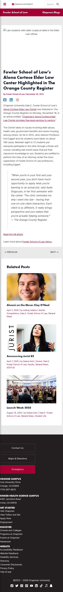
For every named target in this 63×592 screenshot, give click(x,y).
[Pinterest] (26, 585)
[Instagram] (17, 99)
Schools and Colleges (10, 530)
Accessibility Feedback (11, 549)
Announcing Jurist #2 (20, 356)
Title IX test (5, 572)
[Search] (58, 4)
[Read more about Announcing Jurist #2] (31, 337)
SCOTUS (11, 367)
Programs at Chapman (11, 534)
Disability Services (9, 557)
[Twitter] (16, 585)
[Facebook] (4, 99)
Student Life (40, 416)
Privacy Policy (7, 568)
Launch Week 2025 (19, 407)
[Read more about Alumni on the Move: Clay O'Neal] (31, 286)
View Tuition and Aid (10, 514)
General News (41, 364)
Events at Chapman (10, 537)
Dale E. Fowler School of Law (33, 313)
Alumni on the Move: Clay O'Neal (28, 305)
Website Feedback (9, 553)
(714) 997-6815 (8, 489)
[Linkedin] (11, 99)
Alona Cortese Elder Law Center (20, 109)
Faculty (31, 364)
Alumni (42, 310)
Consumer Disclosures (11, 564)
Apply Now (5, 518)
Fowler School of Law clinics (37, 241)
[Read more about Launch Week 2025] (31, 389)
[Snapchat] (51, 585)
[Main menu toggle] (5, 4)
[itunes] (46, 585)
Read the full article (13, 234)
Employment (6, 522)
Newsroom (5, 541)
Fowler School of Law (15, 12)
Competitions (13, 313)
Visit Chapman (7, 511)
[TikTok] (41, 585)
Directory (4, 560)
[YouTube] (31, 585)
